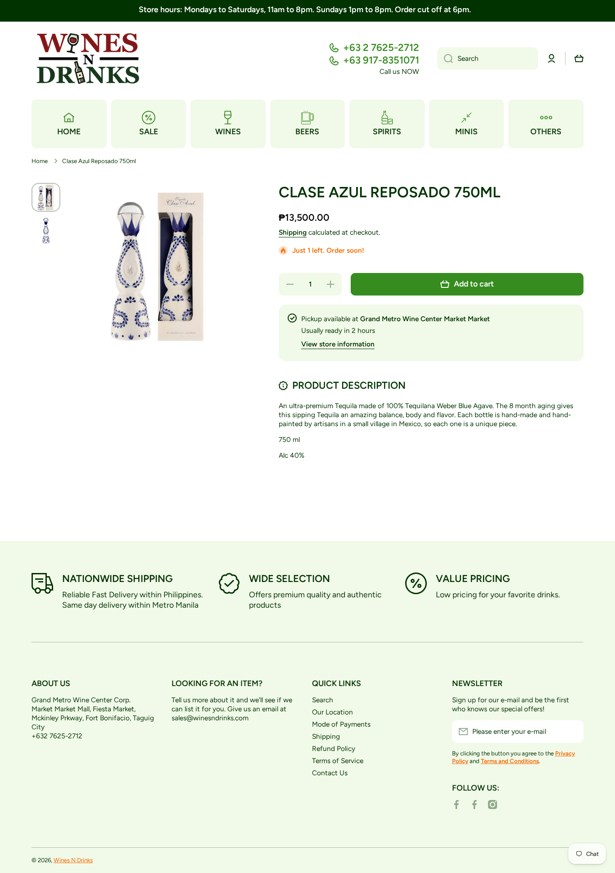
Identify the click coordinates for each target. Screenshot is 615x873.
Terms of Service (337, 760)
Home (40, 160)
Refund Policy (333, 748)
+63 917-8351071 (381, 60)
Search (322, 700)
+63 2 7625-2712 (381, 47)
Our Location (332, 712)
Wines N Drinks (73, 860)
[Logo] (88, 59)
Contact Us (330, 772)
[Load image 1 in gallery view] (46, 197)
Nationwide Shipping (117, 579)
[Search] (445, 58)
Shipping (293, 232)
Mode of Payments (341, 724)
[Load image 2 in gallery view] (46, 230)
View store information (338, 344)
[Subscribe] (572, 731)
